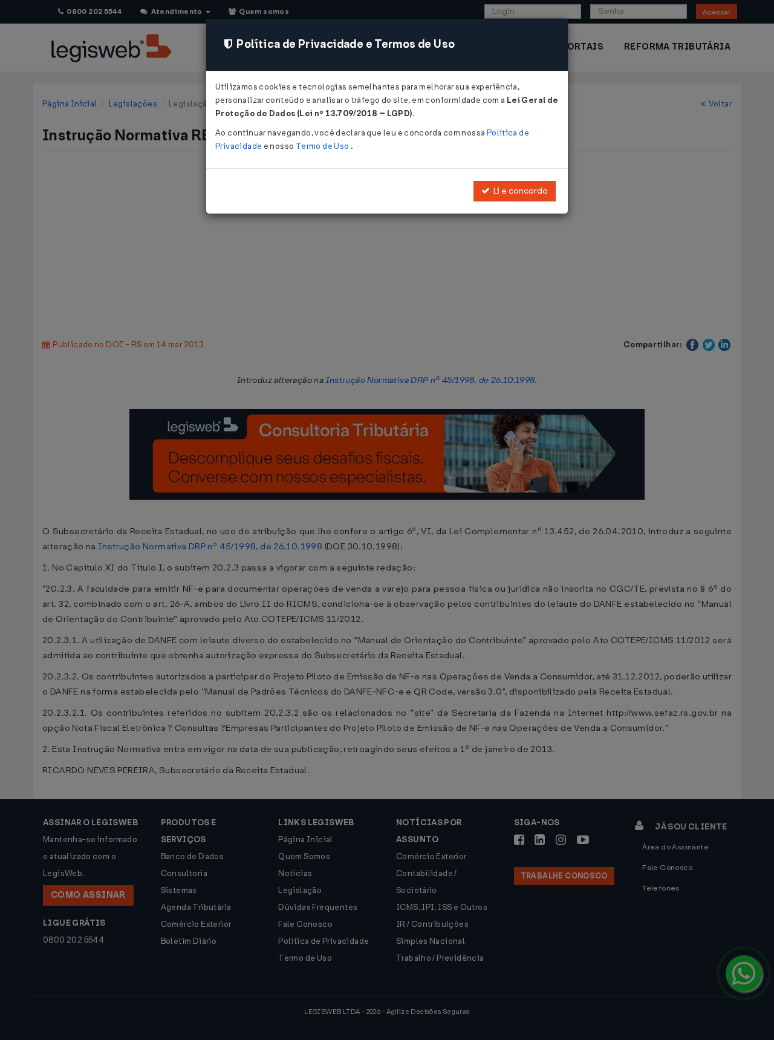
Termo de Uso (323, 146)
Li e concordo (519, 191)
